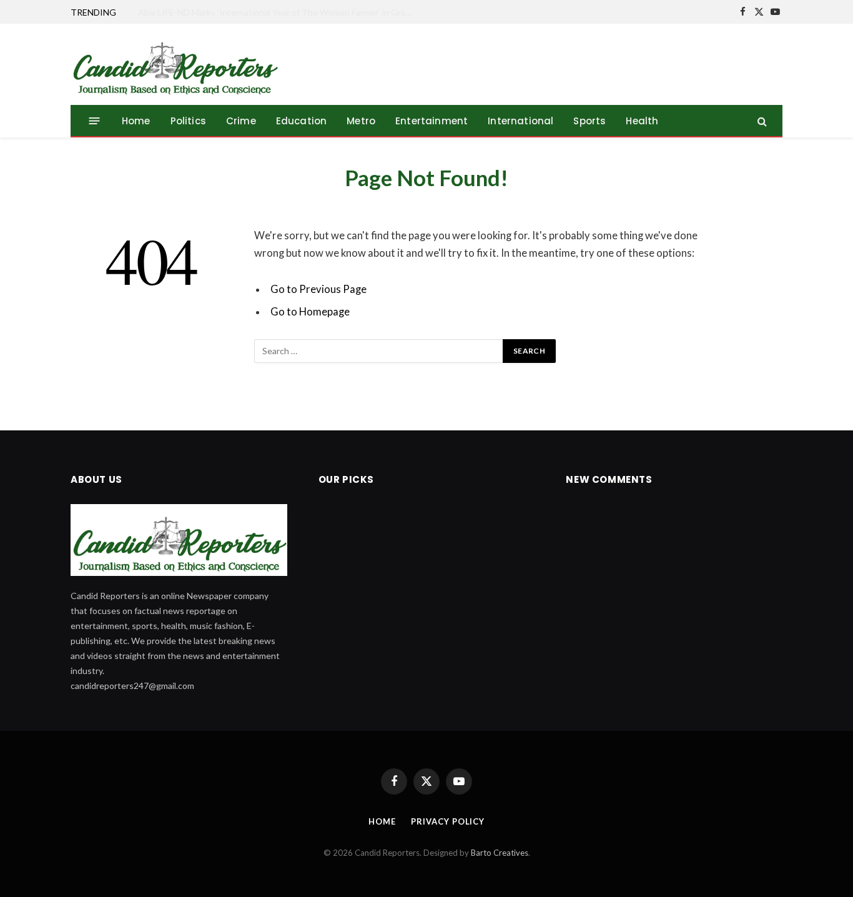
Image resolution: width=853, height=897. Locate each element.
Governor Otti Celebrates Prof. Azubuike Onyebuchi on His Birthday (271, 12)
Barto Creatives (499, 853)
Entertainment (431, 120)
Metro (361, 120)
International (520, 120)
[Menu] (94, 121)
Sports (589, 120)
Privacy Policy (448, 821)
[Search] (761, 121)
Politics (188, 120)
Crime (241, 120)
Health (642, 120)
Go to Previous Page (318, 289)
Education (301, 120)
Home (136, 120)
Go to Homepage (310, 311)
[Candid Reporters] (175, 64)
